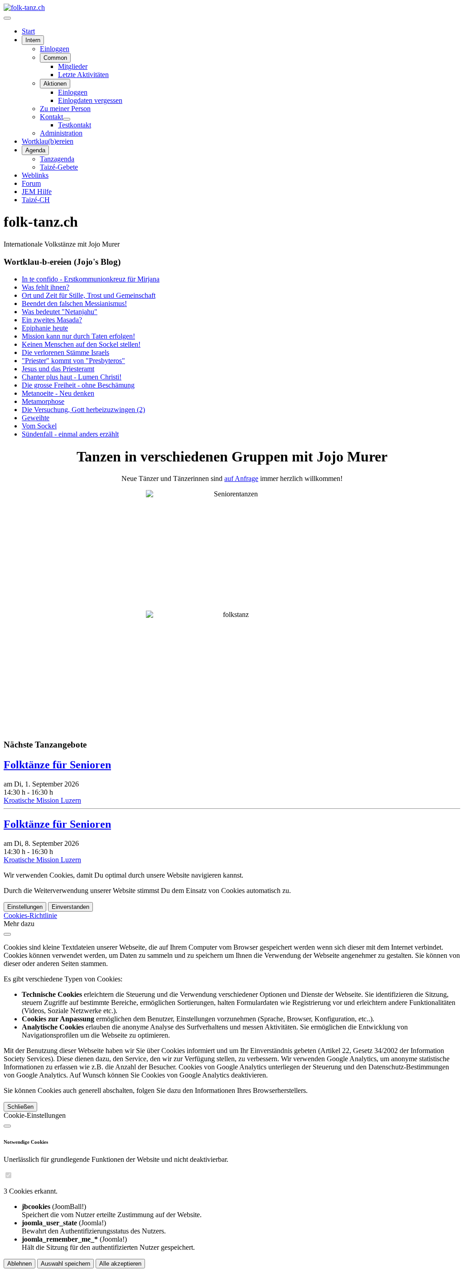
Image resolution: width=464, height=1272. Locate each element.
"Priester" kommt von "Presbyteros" (73, 360)
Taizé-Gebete (59, 167)
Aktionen (55, 83)
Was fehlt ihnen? (45, 287)
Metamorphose (43, 401)
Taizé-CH (36, 200)
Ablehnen (19, 1263)
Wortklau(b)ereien (47, 141)
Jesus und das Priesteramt (58, 369)
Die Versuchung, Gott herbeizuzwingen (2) (83, 409)
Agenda (35, 150)
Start (28, 31)
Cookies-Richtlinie (30, 915)
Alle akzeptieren (120, 1263)
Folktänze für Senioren (57, 765)
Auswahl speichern (65, 1263)
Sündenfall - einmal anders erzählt (70, 434)
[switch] (8, 1175)
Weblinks (35, 175)
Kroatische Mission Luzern (42, 800)
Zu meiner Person (65, 108)
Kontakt (51, 117)
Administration (61, 133)
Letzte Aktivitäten (83, 74)
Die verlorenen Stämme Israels (65, 352)
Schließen (20, 1106)
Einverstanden (70, 906)
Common (55, 57)
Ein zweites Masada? (52, 320)
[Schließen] (7, 934)
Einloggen (54, 49)
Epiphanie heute (45, 328)
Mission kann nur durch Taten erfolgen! (78, 336)
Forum (31, 183)
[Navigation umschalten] (7, 18)
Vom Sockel (39, 426)
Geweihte (35, 418)
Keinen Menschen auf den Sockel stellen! (81, 344)
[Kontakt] (66, 119)
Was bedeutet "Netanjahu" (59, 312)
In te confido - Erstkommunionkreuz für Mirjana (91, 279)
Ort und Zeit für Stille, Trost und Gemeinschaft (88, 295)
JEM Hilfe (37, 191)
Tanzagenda (57, 159)
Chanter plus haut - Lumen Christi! (71, 377)
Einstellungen (25, 906)
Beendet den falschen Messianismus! (74, 303)
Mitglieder (72, 66)
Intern (32, 40)
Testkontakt (74, 125)
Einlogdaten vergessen (90, 100)
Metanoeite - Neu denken (58, 393)
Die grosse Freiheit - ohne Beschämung (78, 385)
